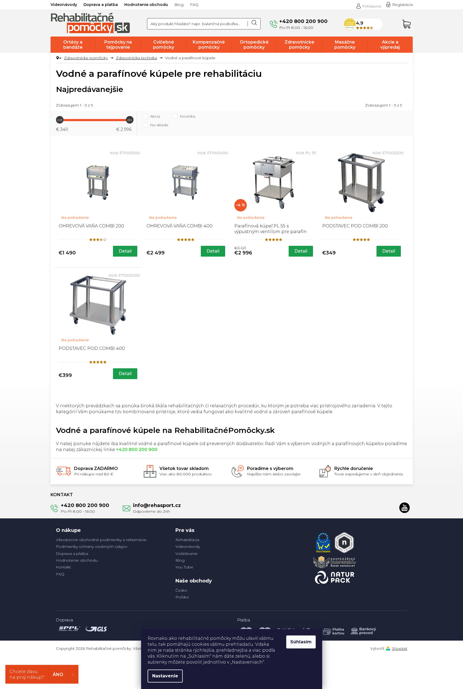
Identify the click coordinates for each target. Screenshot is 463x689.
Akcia (155, 116)
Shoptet (399, 648)
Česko (181, 590)
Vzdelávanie (186, 553)
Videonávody (64, 4)
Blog (179, 4)
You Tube (184, 567)
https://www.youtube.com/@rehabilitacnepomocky (404, 507)
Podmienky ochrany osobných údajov (91, 546)
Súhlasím (301, 641)
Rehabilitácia (187, 539)
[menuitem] (73, 45)
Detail (125, 251)
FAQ (194, 4)
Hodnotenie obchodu (146, 4)
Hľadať (254, 23)
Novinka (187, 116)
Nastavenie (165, 675)
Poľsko (182, 597)
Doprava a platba (101, 4)
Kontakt (63, 567)
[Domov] (58, 58)
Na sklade (159, 124)
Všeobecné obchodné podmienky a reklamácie (101, 539)
